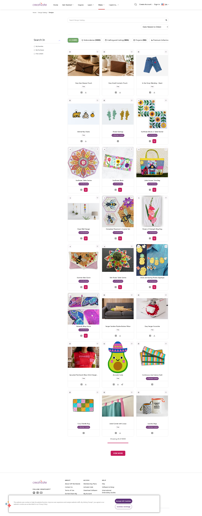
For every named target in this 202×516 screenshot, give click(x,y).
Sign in (157, 4)
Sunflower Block (118, 180)
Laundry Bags (152, 424)
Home (55, 5)
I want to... (113, 5)
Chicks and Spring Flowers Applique (152, 278)
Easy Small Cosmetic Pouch (118, 83)
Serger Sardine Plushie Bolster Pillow (118, 326)
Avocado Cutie (118, 375)
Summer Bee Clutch (83, 278)
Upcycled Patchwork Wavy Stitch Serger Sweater (83, 375)
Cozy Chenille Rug (84, 424)
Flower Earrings (118, 132)
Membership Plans (90, 484)
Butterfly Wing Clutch (83, 326)
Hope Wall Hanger (83, 229)
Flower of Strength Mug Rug (152, 229)
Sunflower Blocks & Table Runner (152, 132)
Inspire (81, 5)
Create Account (145, 4)
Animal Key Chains (83, 132)
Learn (90, 5)
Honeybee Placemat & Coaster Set (118, 229)
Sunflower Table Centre (84, 180)
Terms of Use (69, 490)
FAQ (103, 484)
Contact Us (69, 487)
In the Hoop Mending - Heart (152, 83)
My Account (88, 494)
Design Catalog (42, 12)
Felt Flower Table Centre (118, 278)
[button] (55, 5)
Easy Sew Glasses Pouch (83, 83)
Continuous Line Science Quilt (152, 375)
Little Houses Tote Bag (152, 180)
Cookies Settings (123, 507)
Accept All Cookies (123, 501)
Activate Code (88, 487)
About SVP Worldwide (72, 484)
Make (100, 5)
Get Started (67, 5)
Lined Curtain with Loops (118, 424)
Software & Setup (108, 487)
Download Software (90, 490)
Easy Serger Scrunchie (152, 326)
